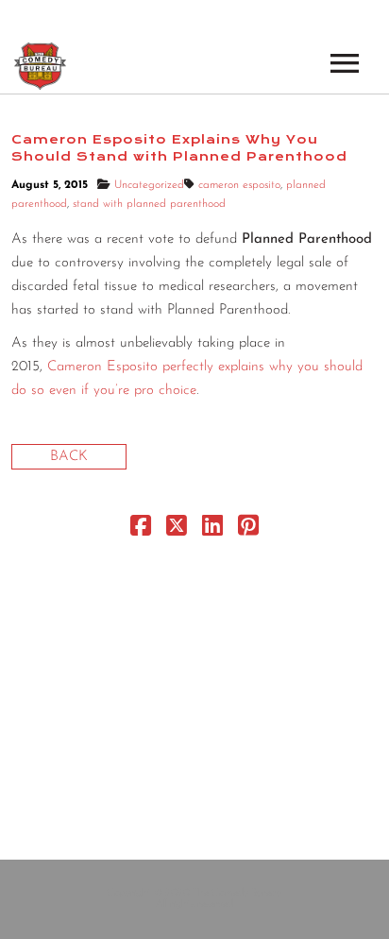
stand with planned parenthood (149, 204)
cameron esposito (239, 185)
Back (69, 457)
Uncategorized (149, 185)
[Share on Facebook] (141, 530)
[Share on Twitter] (176, 530)
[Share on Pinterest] (248, 530)
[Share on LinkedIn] (212, 530)
